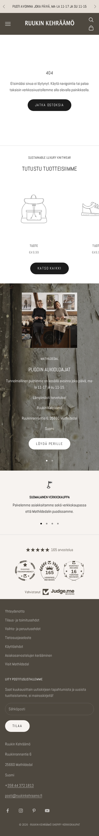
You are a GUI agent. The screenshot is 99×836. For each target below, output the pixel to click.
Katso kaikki (50, 268)
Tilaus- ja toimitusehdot (22, 620)
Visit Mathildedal (17, 664)
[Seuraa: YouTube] (47, 810)
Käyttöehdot (14, 646)
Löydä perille (49, 443)
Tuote (34, 246)
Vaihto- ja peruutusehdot (23, 628)
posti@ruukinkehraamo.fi (23, 795)
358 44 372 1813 (20, 785)
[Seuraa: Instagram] (20, 810)
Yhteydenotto (15, 611)
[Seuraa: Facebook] (7, 810)
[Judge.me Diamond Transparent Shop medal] (25, 570)
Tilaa (17, 726)
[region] (49, 498)
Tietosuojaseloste (18, 637)
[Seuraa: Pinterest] (34, 810)
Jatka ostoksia (49, 105)
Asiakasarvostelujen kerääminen (28, 655)
